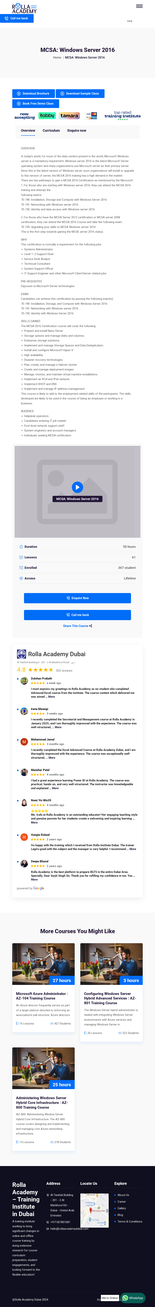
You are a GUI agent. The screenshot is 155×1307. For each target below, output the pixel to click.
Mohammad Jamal (42, 739)
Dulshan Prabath (41, 678)
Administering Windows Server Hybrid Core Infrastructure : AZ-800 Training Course (42, 1102)
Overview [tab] (28, 130)
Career (122, 1201)
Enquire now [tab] (76, 130)
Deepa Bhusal (39, 861)
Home (57, 57)
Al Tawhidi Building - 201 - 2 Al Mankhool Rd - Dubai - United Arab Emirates (62, 1205)
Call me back (19, 18)
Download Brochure (36, 93)
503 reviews (64, 670)
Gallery (122, 1208)
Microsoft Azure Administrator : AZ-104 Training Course (42, 996)
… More (50, 696)
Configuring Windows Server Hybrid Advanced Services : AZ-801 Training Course (110, 998)
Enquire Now (80, 598)
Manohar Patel (40, 770)
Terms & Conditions (130, 1221)
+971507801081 (60, 1222)
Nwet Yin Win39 (41, 800)
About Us (123, 1195)
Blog (120, 1215)
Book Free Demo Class (38, 103)
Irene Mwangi (39, 709)
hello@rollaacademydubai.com (69, 1228)
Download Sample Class (82, 93)
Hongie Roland (40, 835)
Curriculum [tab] (51, 130)
